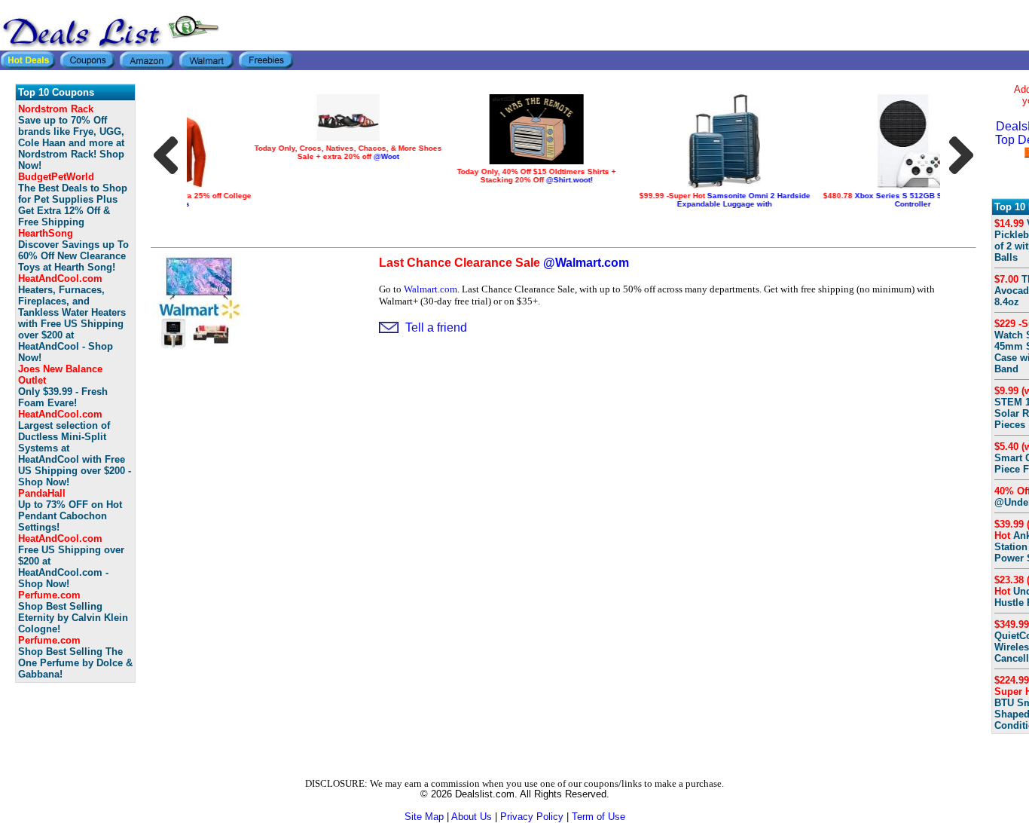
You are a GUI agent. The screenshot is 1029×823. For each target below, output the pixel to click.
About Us (471, 816)
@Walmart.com (504, 262)
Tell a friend (436, 327)
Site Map (424, 816)
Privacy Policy (531, 816)
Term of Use (598, 816)
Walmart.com (430, 289)
